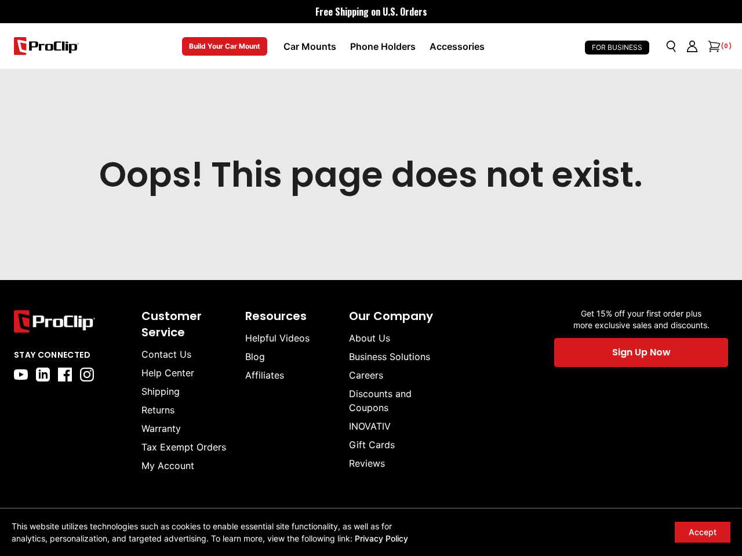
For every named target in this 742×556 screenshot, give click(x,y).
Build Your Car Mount (224, 46)
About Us (369, 338)
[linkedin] (43, 374)
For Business (617, 47)
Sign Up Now (641, 352)
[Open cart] (713, 46)
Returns (157, 410)
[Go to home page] (72, 321)
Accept (702, 532)
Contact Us (166, 354)
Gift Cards (372, 444)
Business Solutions (389, 356)
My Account (167, 465)
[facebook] (65, 374)
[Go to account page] (692, 46)
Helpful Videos (277, 338)
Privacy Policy (381, 538)
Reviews (367, 463)
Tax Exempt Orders (183, 447)
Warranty (161, 428)
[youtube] (21, 374)
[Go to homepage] (46, 46)
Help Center (167, 373)
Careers (366, 375)
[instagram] (87, 374)
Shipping (160, 391)
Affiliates (264, 375)
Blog (255, 356)
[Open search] (671, 46)
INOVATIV (370, 426)
